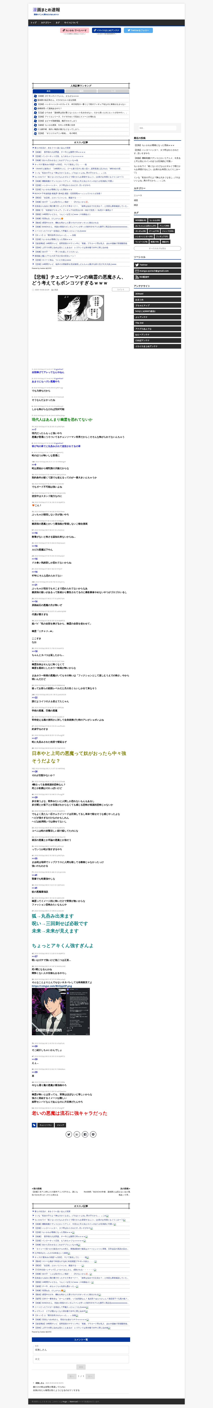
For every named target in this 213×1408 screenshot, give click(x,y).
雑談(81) (165, 242)
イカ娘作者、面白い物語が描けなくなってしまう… (58, 129)
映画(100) (155, 242)
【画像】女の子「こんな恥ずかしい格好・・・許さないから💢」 (62, 202)
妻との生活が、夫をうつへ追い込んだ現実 (52, 148)
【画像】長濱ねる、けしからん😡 (49, 218)
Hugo (65, 1401)
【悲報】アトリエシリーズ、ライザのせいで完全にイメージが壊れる (66, 116)
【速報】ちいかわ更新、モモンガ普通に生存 (56, 125)
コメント (120, 289)
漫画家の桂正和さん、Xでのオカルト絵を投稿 (56, 100)
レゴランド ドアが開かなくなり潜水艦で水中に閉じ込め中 (60, 1311)
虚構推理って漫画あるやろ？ (49, 108)
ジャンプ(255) (167, 231)
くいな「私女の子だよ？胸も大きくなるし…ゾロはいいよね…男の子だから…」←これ (70, 173)
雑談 (56, 289)
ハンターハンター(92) (144, 236)
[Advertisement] (106, 59)
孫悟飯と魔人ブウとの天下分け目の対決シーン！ (55, 256)
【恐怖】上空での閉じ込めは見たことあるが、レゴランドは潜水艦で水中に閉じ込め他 (71, 247)
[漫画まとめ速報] (46, 11)
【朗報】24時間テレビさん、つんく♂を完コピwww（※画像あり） (63, 214)
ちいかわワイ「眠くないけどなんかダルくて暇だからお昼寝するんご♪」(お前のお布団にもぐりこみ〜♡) (79, 177)
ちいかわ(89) (155, 220)
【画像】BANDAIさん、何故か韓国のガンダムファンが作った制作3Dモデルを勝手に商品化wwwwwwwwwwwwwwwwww (86, 227)
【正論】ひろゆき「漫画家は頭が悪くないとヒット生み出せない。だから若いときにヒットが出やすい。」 (82, 112)
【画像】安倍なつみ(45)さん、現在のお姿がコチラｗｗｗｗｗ (61, 1319)
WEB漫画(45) (140, 220)
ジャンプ (60, 1125)
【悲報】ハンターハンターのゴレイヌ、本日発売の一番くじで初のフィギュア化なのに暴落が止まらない (81, 104)
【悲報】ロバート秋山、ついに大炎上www (53, 260)
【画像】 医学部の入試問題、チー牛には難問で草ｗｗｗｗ (60, 152)
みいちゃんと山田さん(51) (145, 226)
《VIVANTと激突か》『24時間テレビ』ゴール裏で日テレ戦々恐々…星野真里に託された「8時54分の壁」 (78, 168)
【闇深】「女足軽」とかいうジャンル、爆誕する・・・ (58, 197)
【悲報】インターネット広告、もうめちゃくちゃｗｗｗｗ (59, 156)
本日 (48, 91)
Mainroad (74, 1401)
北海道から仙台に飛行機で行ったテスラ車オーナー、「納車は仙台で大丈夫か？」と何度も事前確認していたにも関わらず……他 (89, 206)
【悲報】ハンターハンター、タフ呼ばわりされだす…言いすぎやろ (63, 185)
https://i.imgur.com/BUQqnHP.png (52, 986)
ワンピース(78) (141, 242)
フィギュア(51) (162, 236)
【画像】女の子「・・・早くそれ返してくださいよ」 (57, 252)
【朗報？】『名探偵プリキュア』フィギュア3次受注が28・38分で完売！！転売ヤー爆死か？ (74, 210)
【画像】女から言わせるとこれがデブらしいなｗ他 (56, 160)
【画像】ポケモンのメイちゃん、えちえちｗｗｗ (58, 96)
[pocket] (93, 1134)
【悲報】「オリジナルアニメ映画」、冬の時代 (57, 133)
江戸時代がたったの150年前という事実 (51, 1253)
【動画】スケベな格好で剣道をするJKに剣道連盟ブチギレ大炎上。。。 (64, 1261)
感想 (136, 200)
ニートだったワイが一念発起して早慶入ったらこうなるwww (60, 231)
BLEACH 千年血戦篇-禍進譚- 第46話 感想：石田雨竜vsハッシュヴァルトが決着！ (68, 193)
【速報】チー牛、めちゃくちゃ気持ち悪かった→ (55, 1286)
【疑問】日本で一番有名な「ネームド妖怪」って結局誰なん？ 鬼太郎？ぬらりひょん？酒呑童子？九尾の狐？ (81, 1298)
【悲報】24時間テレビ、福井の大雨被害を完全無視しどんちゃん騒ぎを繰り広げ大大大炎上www (75, 264)
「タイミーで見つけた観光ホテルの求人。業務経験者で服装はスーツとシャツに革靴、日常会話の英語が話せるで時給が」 (86, 1249)
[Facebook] (85, 1134)
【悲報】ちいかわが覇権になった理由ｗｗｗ (53, 189)
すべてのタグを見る (157, 248)
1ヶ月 (113, 91)
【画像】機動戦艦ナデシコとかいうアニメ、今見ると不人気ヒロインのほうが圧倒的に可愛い (74, 181)
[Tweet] (69, 1134)
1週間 (81, 91)
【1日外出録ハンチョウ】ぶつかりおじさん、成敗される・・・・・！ (64, 1269)
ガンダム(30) (140, 231)
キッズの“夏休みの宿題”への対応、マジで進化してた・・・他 (61, 164)
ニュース (138, 195)
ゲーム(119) (154, 231)
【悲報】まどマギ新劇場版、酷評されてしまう (57, 121)
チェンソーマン (46, 1125)
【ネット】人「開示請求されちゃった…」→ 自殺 (55, 235)
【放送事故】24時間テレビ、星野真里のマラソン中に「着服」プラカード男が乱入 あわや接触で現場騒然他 (81, 243)
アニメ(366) (164, 226)
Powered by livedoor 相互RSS (41, 268)
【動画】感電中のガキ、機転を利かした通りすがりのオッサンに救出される (67, 222)
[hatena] (77, 1134)
